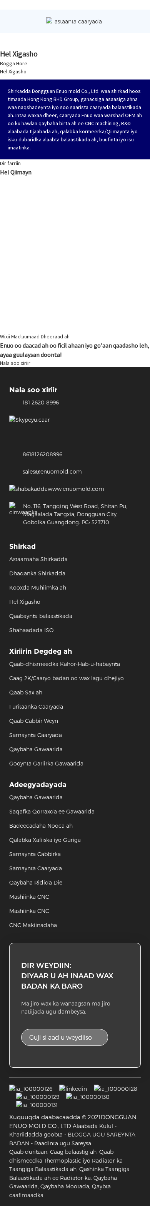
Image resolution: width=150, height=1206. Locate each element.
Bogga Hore (13, 63)
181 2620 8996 (41, 402)
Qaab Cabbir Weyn (33, 720)
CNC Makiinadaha (33, 925)
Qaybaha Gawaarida (36, 749)
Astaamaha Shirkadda (38, 559)
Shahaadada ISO (31, 630)
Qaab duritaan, (28, 1151)
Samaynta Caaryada (35, 735)
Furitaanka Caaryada (36, 706)
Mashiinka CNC (29, 896)
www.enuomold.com (76, 488)
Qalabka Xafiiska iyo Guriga (45, 840)
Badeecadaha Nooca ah (41, 825)
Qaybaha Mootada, (65, 1186)
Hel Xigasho (13, 71)
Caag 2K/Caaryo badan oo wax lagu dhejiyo (66, 678)
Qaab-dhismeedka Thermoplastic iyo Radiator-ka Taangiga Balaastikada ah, (66, 1160)
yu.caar (40, 419)
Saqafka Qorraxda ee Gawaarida (52, 811)
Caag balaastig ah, (74, 1151)
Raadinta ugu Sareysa (62, 1143)
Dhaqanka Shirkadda (37, 573)
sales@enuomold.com (52, 471)
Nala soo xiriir (15, 362)
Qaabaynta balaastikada (40, 616)
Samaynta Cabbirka (35, 854)
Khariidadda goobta (36, 1134)
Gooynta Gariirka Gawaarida (46, 763)
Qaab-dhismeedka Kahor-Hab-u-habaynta (64, 664)
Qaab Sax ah (25, 692)
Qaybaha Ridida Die (35, 882)
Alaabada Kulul (93, 1126)
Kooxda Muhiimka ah (37, 587)
